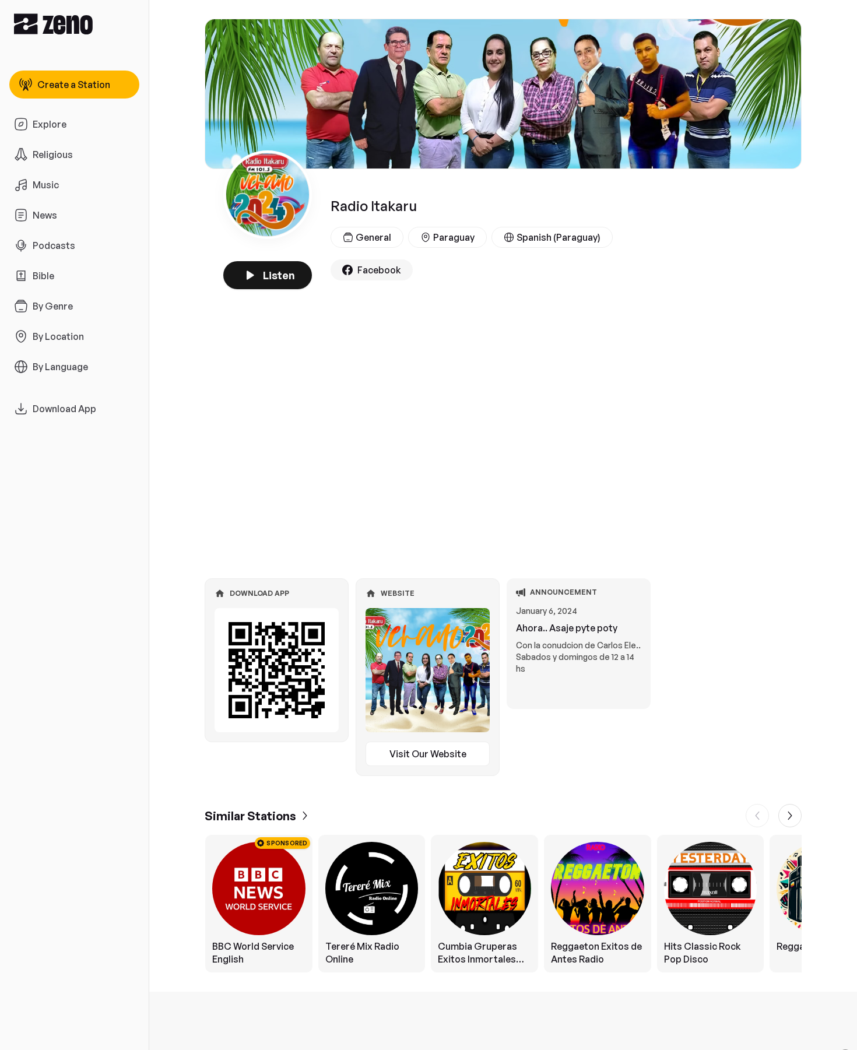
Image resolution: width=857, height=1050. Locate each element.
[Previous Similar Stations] (757, 815)
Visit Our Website (427, 754)
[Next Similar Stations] (790, 815)
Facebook (379, 270)
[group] (503, 903)
